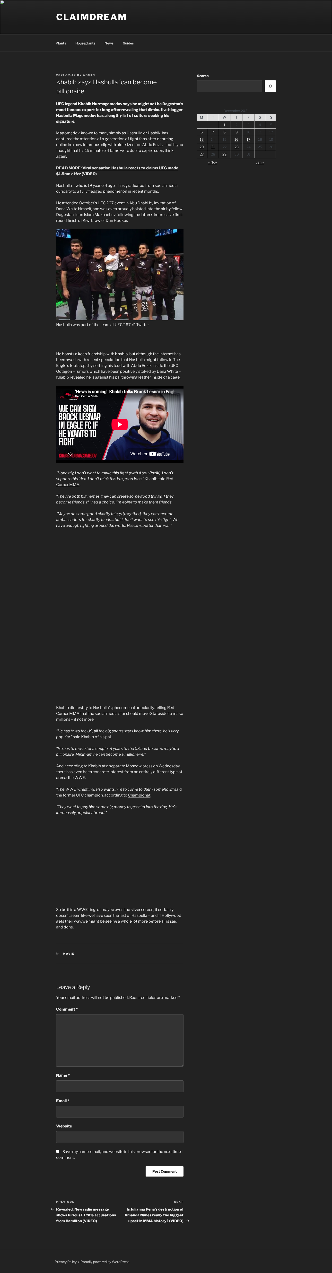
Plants (61, 43)
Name (63, 1075)
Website (64, 1126)
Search (203, 76)
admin (89, 75)
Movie (69, 953)
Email (62, 1101)
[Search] (270, 86)
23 (237, 147)
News (109, 43)
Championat (139, 795)
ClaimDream (91, 17)
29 (224, 154)
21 (213, 147)
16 (236, 139)
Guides (128, 43)
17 (248, 139)
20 (202, 147)
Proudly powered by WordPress (104, 1262)
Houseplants (85, 43)
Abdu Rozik (152, 144)
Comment (67, 1009)
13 (202, 139)
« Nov (212, 162)
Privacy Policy (66, 1262)
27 (202, 154)
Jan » (260, 162)
